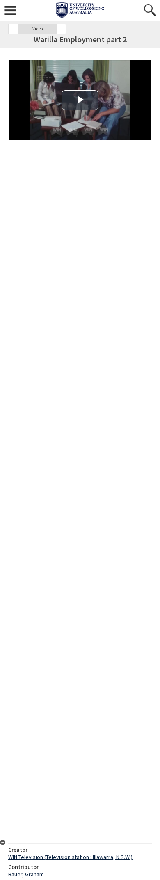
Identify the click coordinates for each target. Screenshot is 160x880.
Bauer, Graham (26, 874)
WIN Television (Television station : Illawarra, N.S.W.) (70, 857)
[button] (13, 29)
